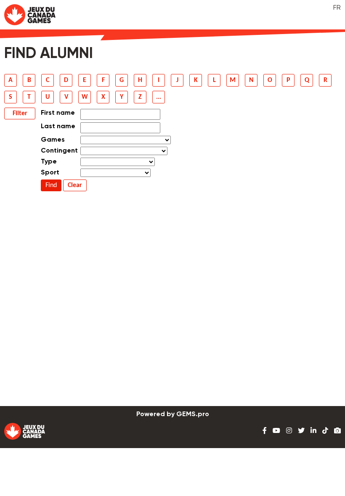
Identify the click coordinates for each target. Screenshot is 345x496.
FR (337, 8)
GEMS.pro (192, 414)
